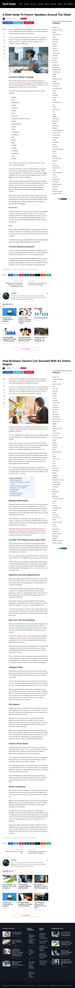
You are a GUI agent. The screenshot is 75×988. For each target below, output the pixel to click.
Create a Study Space (16, 493)
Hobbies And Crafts (57, 79)
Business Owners (7, 837)
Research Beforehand (16, 480)
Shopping (54, 156)
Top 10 (54, 170)
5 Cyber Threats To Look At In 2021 (31, 952)
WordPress (55, 189)
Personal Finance (56, 132)
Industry (54, 93)
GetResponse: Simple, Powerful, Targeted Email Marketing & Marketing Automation (14, 284)
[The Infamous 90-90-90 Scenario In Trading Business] (56, 934)
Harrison (9, 18)
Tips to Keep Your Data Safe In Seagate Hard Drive (32, 964)
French (14, 269)
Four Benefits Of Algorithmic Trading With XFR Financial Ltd (41, 886)
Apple (53, 36)
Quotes (54, 144)
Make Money (55, 118)
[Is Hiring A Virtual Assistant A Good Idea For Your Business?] (25, 897)
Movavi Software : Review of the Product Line (43, 963)
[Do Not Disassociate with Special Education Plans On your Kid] (25, 331)
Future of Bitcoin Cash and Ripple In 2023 (17, 942)
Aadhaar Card (55, 27)
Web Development (56, 184)
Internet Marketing (56, 102)
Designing (54, 55)
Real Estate (55, 146)
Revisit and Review (16, 495)
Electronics (55, 62)
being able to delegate (15, 673)
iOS (53, 104)
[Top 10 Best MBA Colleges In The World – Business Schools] (10, 331)
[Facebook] (4, 33)
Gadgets (54, 74)
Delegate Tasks (15, 489)
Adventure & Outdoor (57, 29)
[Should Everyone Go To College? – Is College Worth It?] (41, 331)
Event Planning (55, 67)
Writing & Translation (57, 193)
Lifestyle (59, 4)
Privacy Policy (63, 985)
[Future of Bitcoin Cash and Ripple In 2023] (7, 942)
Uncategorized (56, 179)
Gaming (47, 4)
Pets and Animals (56, 135)
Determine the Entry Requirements (20, 486)
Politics (54, 139)
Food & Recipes (56, 72)
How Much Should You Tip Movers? (17, 933)
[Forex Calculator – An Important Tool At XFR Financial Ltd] (10, 879)
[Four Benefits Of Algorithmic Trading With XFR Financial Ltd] (41, 879)
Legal (53, 114)
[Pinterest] (4, 43)
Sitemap (32, 985)
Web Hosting (55, 186)
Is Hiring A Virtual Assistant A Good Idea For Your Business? (25, 904)
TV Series (54, 177)
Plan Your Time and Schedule (18, 487)
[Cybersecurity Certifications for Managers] (10, 312)
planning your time (27, 638)
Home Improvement (57, 88)
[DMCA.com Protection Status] (62, 199)
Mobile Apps (55, 121)
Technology (40, 4)
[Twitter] (4, 36)
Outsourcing (55, 125)
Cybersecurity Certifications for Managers (8, 319)
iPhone (54, 107)
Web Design (55, 181)
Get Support (14, 491)
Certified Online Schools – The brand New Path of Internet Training (24, 320)
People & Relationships (58, 130)
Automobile (55, 41)
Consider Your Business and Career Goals (20, 483)
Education (33, 4)
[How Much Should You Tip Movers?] (7, 934)
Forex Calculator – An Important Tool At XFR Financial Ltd (9, 886)
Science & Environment (58, 149)
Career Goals (17, 837)
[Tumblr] (4, 50)
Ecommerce (55, 58)
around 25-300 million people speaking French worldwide (25, 83)
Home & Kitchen (56, 83)
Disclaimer (70, 985)
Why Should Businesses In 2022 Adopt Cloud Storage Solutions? (32, 939)
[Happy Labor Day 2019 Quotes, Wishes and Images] (7, 963)
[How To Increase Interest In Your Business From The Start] (41, 897)
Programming (55, 142)
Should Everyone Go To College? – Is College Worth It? (40, 339)
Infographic (55, 95)
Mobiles (54, 123)
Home (20, 4)
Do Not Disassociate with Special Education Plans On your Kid (25, 339)
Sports (54, 163)
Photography (55, 137)
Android (54, 32)
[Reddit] (4, 53)
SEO (53, 153)
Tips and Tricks (56, 167)
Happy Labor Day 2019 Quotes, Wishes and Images (17, 963)
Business (26, 4)
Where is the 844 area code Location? (32, 975)
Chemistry (54, 48)
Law (53, 111)
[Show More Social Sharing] (35, 22)
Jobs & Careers (56, 109)
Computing (53, 4)
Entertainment (55, 65)
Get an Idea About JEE (41, 318)
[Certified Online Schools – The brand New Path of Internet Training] (25, 312)
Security (54, 151)
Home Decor (55, 86)
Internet (70, 4)
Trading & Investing (57, 172)
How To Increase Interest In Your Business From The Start (40, 905)
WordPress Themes (57, 191)
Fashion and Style (56, 69)
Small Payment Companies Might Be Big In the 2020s (24, 886)
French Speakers (22, 269)
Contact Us (45, 985)
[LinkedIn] (4, 40)
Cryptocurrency (56, 53)
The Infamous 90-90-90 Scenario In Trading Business (66, 934)
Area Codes (55, 39)
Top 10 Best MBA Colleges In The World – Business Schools (9, 339)
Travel (53, 174)
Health (65, 4)
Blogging (54, 44)
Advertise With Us (54, 985)
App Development (56, 34)
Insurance (54, 97)
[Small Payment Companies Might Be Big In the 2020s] (25, 879)
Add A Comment (25, 348)
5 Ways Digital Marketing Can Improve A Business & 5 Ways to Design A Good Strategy (17, 952)
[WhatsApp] (4, 56)
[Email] (4, 46)
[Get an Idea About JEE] (41, 312)
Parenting (54, 128)
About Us (39, 985)
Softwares (54, 160)
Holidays (54, 81)
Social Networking (56, 158)
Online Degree (33, 837)
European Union (7, 269)
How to (54, 90)
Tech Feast (16, 985)
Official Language (32, 269)
